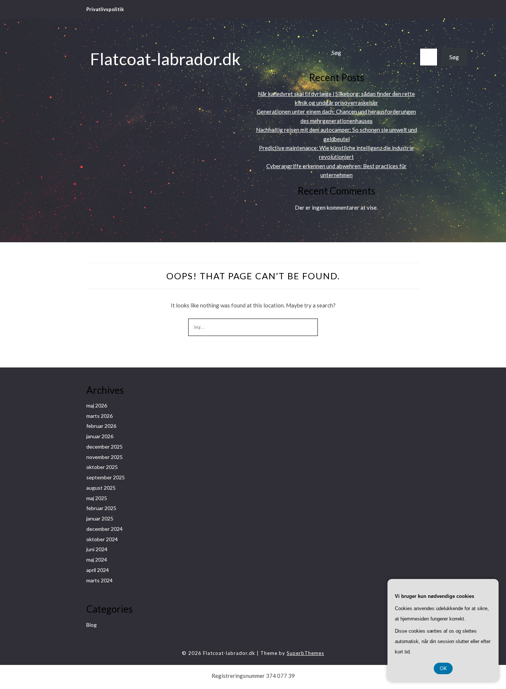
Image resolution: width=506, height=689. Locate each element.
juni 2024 (96, 549)
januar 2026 (99, 436)
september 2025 (105, 477)
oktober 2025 (102, 467)
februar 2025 (101, 508)
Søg (336, 52)
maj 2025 (96, 498)
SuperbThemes (305, 653)
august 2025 (101, 488)
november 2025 (104, 457)
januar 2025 (99, 518)
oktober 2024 (102, 539)
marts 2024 (99, 580)
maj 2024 (96, 559)
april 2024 (97, 570)
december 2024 (104, 529)
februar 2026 (101, 426)
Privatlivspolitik (105, 9)
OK (443, 668)
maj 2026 (96, 405)
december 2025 (104, 446)
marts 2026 (99, 416)
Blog (91, 625)
